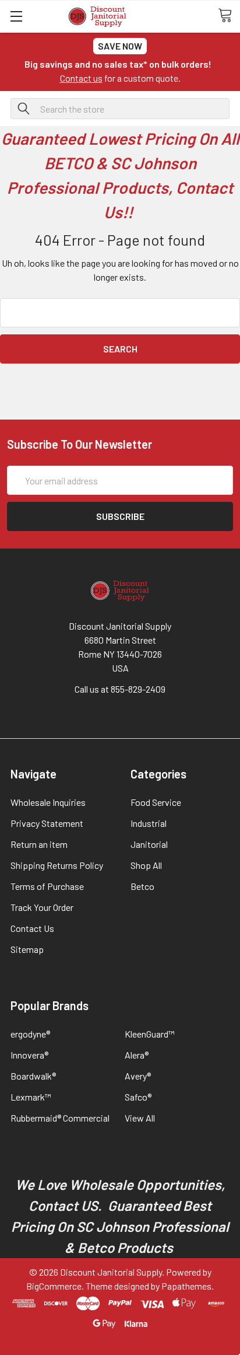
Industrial (148, 823)
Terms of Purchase (47, 886)
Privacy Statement (46, 823)
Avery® (138, 1075)
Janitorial (149, 844)
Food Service (155, 802)
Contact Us (32, 928)
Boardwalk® (33, 1075)
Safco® (138, 1096)
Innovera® (29, 1054)
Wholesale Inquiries (48, 802)
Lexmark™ (30, 1096)
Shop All (146, 865)
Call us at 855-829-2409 (120, 688)
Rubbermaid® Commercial (60, 1117)
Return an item (39, 844)
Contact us (81, 77)
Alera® (137, 1054)
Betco (142, 886)
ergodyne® (30, 1033)
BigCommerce (54, 1285)
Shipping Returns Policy (56, 865)
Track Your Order (41, 907)
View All (140, 1117)
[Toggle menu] (16, 16)
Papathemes (186, 1285)
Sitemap (27, 949)
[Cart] (229, 16)
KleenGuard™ (150, 1033)
